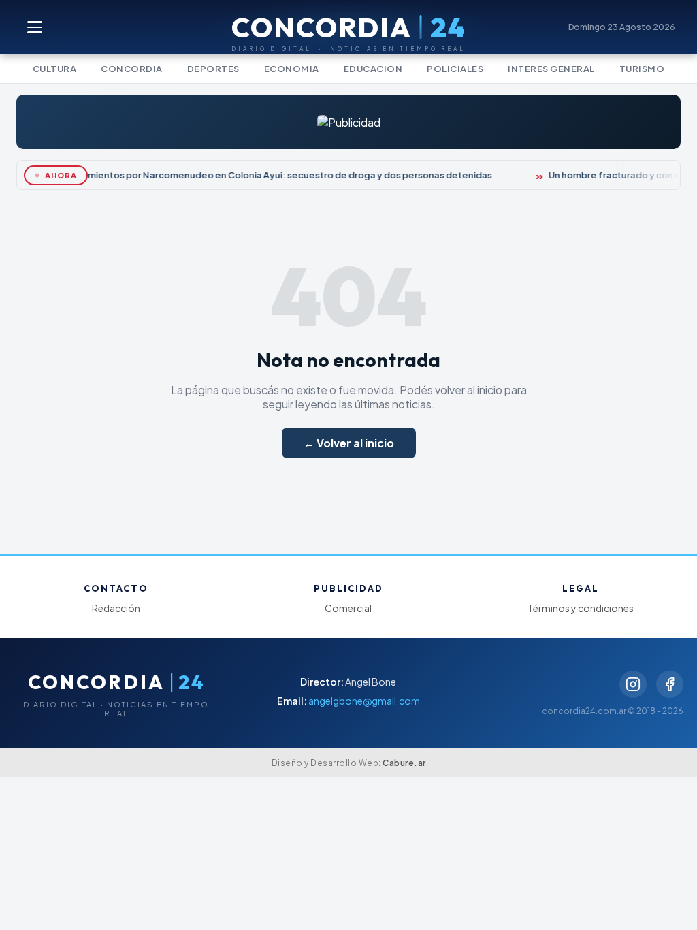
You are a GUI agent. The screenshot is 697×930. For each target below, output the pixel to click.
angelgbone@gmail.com (364, 700)
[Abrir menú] (35, 27)
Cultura (55, 68)
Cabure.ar (404, 763)
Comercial (348, 608)
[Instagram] (633, 684)
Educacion (373, 68)
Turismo (642, 68)
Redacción (116, 608)
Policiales (455, 68)
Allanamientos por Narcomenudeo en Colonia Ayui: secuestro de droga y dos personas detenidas (273, 175)
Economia (291, 68)
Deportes (213, 68)
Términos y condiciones (581, 608)
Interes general (551, 68)
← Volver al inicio (349, 443)
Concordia (132, 68)
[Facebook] (669, 684)
